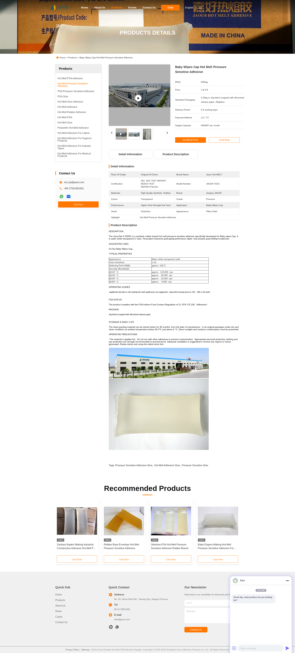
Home (84, 7)
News (58, 611)
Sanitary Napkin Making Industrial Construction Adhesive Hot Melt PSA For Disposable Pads (77, 546)
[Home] (59, 7)
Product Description (176, 154)
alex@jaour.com (122, 619)
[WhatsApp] (61, 196)
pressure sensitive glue (195, 465)
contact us (196, 629)
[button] (60, 528)
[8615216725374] (117, 628)
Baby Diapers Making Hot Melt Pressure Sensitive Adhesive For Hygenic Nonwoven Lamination (216, 546)
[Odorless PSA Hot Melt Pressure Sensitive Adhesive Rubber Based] (171, 521)
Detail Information (130, 154)
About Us (99, 7)
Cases (58, 616)
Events (132, 7)
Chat (170, 7)
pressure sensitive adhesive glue (133, 465)
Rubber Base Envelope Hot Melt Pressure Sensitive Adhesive (121, 546)
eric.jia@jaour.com (74, 182)
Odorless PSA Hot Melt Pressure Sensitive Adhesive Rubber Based (169, 546)
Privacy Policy (72, 649)
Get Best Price (190, 140)
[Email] (68, 196)
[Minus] (287, 580)
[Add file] (234, 648)
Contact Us (149, 7)
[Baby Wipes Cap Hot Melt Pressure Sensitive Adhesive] (139, 95)
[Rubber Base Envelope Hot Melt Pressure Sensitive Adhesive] (124, 521)
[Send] (287, 648)
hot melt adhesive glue (167, 465)
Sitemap (85, 649)
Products (116, 7)
